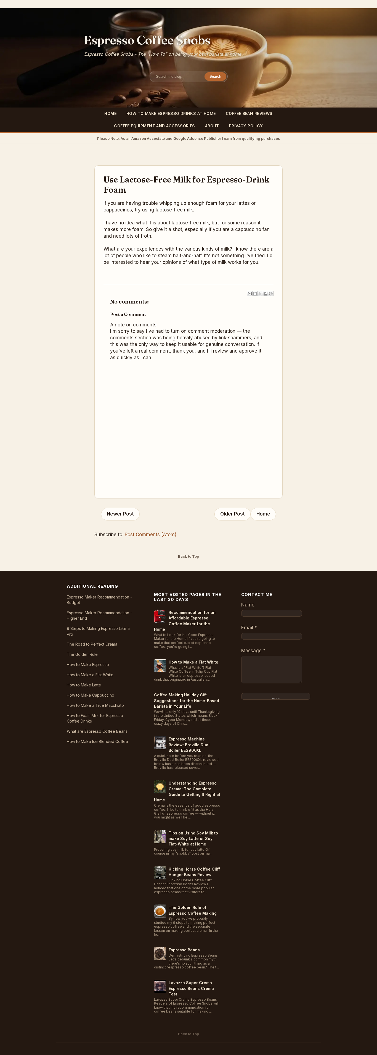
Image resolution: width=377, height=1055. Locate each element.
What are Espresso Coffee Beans (97, 731)
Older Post (232, 514)
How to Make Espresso (88, 664)
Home (110, 113)
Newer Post (120, 514)
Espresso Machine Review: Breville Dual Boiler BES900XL (189, 745)
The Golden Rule (82, 654)
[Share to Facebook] (265, 293)
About (212, 126)
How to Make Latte (84, 685)
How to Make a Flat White (90, 674)
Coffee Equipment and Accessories (154, 126)
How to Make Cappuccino (90, 695)
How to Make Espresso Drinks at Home (171, 113)
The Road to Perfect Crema (92, 644)
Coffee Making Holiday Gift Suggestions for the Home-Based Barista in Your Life (186, 700)
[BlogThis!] (255, 293)
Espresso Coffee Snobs (147, 40)
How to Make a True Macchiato (95, 705)
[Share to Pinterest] (271, 293)
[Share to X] (260, 293)
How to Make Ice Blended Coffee (97, 741)
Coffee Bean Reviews (249, 113)
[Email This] (250, 293)
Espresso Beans (184, 949)
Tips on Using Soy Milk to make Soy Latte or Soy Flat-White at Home (193, 839)
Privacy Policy (246, 126)
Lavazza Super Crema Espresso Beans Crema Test (191, 988)
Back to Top (188, 556)
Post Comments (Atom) (150, 534)
